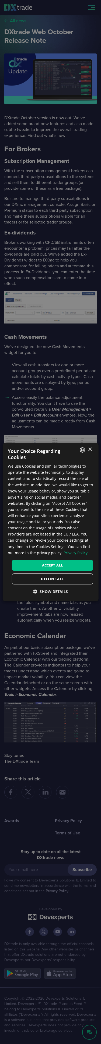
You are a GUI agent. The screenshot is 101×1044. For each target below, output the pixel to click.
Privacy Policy (76, 552)
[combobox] (82, 450)
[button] (50, 591)
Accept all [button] (52, 565)
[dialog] (50, 522)
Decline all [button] (52, 578)
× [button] (90, 450)
